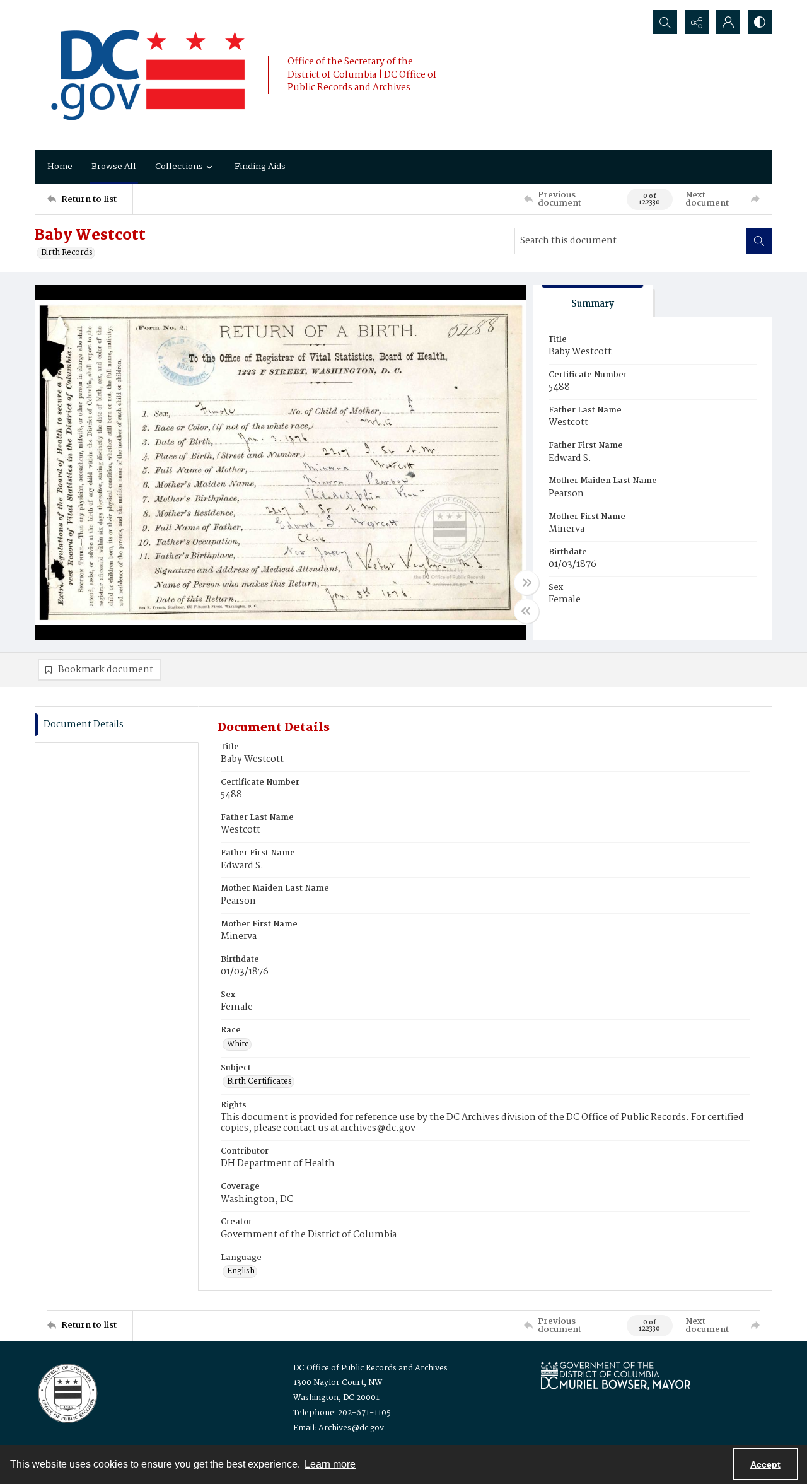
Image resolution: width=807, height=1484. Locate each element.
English (241, 1271)
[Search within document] (759, 241)
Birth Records (67, 253)
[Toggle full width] (526, 582)
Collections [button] (179, 166)
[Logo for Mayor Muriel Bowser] (615, 1375)
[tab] (593, 301)
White (238, 1044)
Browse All (113, 166)
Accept (765, 1464)
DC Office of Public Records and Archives (370, 1368)
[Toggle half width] (526, 611)
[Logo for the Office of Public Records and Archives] (66, 1391)
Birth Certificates (259, 1081)
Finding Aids (260, 166)
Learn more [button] (330, 1464)
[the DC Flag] (148, 75)
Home (60, 166)
